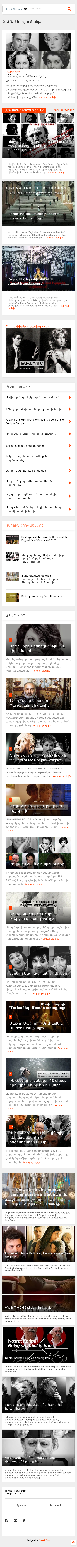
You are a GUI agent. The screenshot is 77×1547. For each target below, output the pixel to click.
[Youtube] (15, 1520)
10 (11, 1127)
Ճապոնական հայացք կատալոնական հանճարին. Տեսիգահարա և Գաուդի (40, 579)
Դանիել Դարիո (13, 72)
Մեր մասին (55, 1505)
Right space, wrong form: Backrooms (42, 596)
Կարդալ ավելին (48, 97)
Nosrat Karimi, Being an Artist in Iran (27, 1358)
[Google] (24, 1520)
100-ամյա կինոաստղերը (26, 76)
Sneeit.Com (45, 1540)
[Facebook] (6, 1520)
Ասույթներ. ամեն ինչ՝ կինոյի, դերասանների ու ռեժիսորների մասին (36, 1137)
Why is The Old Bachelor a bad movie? (29, 1307)
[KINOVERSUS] (24, 9)
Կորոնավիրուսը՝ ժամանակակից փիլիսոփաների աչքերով (30, 1459)
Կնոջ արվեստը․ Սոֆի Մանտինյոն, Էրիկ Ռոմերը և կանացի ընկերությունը (36, 146)
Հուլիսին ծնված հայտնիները (36, 864)
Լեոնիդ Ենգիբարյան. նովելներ (38, 973)
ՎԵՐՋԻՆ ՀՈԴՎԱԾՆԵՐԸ (25, 525)
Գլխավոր (21, 1505)
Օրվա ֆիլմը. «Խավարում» (27, 326)
